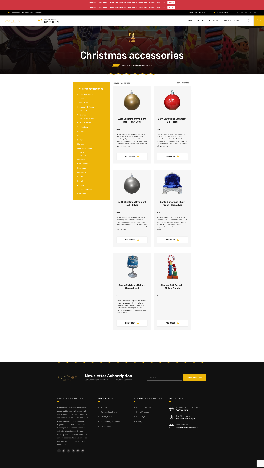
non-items (81, 172)
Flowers (80, 144)
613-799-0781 (52, 22)
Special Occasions (84, 189)
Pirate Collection (85, 111)
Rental (80, 176)
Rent (215, 21)
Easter (80, 140)
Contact (200, 21)
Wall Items (81, 194)
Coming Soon (82, 127)
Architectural (82, 103)
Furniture (81, 159)
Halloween (81, 168)
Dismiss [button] (171, 2)
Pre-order (130, 156)
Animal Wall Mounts (85, 94)
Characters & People (85, 107)
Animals (80, 98)
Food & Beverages (84, 148)
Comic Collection (84, 122)
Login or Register (222, 12)
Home (190, 21)
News (236, 21)
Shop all (80, 185)
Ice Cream (83, 155)
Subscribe (192, 377)
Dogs (79, 135)
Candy (82, 152)
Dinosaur (81, 131)
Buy (208, 21)
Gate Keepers (82, 163)
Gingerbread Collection (87, 119)
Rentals (80, 181)
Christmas (81, 115)
